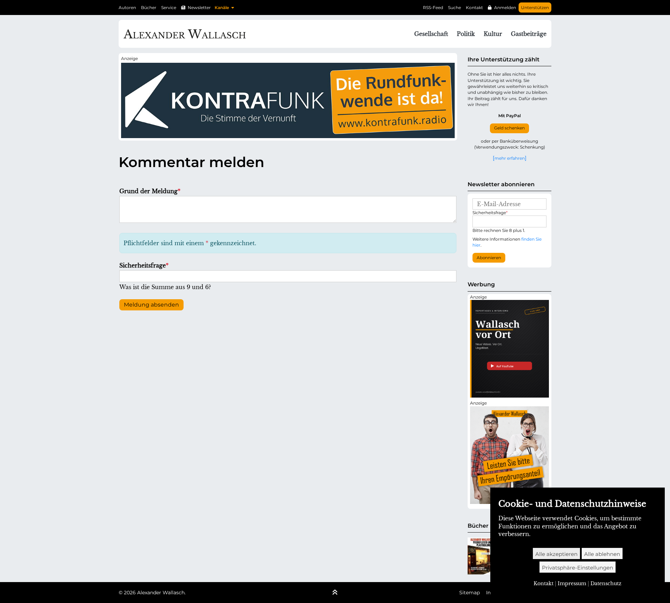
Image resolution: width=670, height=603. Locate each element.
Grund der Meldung (149, 191)
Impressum (572, 583)
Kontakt (474, 7)
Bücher (148, 7)
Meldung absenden (151, 304)
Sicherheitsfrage (144, 265)
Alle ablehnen (602, 554)
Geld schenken (509, 128)
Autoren (127, 7)
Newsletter (199, 7)
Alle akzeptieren (556, 554)
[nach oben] (335, 592)
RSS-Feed (433, 7)
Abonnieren (489, 257)
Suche (454, 7)
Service (168, 7)
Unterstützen (535, 7)
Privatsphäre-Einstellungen (577, 567)
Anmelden (505, 7)
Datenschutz (605, 583)
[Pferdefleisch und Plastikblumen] (480, 555)
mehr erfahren (509, 158)
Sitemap (469, 592)
